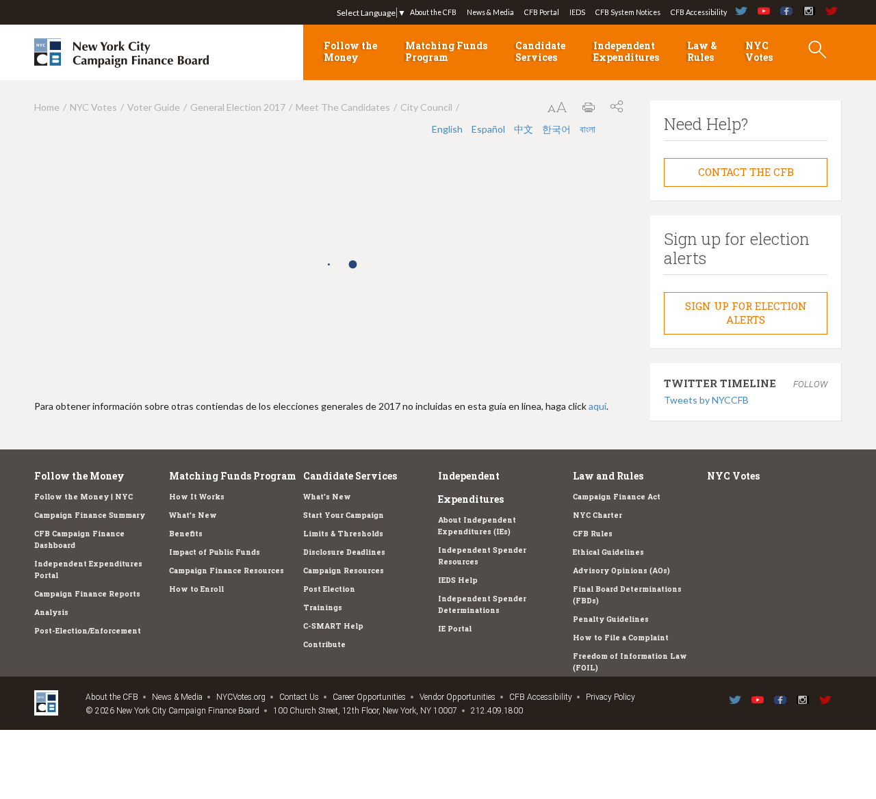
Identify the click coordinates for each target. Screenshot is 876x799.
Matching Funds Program (446, 51)
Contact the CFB (746, 172)
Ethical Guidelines (608, 552)
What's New (193, 515)
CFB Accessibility (699, 12)
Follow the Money (350, 51)
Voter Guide (153, 107)
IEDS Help (458, 580)
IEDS (577, 12)
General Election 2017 (237, 107)
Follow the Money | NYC (83, 496)
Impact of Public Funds (214, 552)
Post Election (329, 589)
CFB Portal (541, 12)
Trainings (322, 607)
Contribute (324, 644)
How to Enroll (196, 589)
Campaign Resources (343, 570)
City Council (426, 107)
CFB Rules (593, 533)
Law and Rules (608, 475)
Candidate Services (540, 51)
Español (489, 129)
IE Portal (455, 628)
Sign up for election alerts (746, 312)
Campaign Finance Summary (89, 515)
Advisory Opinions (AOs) (621, 570)
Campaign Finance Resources (226, 570)
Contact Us (299, 697)
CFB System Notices (627, 12)
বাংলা (587, 129)
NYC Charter (597, 515)
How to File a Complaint (621, 637)
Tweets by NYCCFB (706, 400)
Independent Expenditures (626, 51)
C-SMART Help (333, 626)
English (448, 129)
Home (47, 107)
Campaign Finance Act (616, 496)
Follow (810, 384)
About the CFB (433, 12)
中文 (524, 129)
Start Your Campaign (343, 515)
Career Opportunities (369, 697)
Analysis (51, 612)
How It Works (196, 496)
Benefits (186, 533)
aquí (597, 406)
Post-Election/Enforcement (87, 631)
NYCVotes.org (241, 697)
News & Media (490, 12)
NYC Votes (759, 51)
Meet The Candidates (343, 107)
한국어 (557, 129)
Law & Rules (702, 51)
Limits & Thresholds (343, 533)
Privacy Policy (610, 697)
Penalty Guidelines (611, 619)
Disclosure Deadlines (344, 552)
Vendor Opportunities (457, 697)
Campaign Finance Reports (87, 594)
